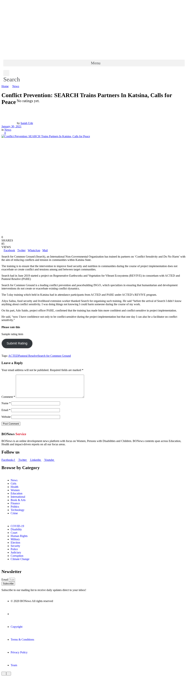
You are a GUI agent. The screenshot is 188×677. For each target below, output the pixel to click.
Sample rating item (12, 334)
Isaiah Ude (27, 123)
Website (6, 416)
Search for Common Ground (54, 355)
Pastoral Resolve (28, 355)
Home (5, 86)
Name (6, 403)
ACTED (13, 355)
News (15, 86)
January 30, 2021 (11, 126)
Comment (8, 396)
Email (5, 410)
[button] (94, 63)
